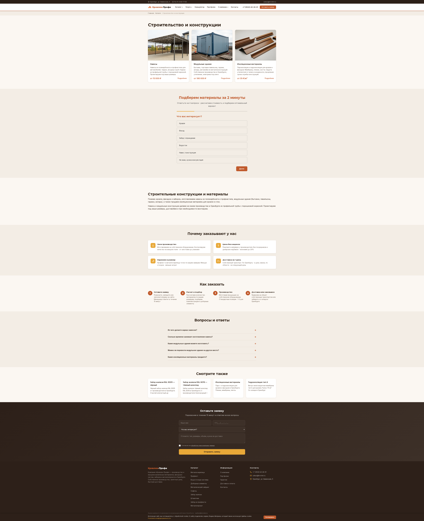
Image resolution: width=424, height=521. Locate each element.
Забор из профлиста (198, 502)
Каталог (178, 7)
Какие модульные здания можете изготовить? (188, 343)
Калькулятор (199, 7)
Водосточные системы (199, 480)
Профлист (194, 476)
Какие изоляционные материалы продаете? (187, 357)
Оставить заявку (268, 7)
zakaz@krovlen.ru (269, 2)
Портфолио (211, 7)
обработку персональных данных (203, 445)
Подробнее (182, 78)
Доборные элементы (199, 483)
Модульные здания (202, 64)
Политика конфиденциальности (159, 518)
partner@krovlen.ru (201, 513)
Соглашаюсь (269, 517)
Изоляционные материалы (249, 64)
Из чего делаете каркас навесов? (182, 330)
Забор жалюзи (196, 494)
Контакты (234, 7)
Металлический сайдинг (200, 487)
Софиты (194, 491)
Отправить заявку (212, 452)
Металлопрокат (197, 506)
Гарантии (223, 480)
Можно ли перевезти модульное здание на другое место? (193, 350)
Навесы (153, 64)
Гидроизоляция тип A (258, 382)
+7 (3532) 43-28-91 (250, 7)
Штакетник (195, 498)
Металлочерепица (198, 472)
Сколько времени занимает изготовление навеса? (190, 337)
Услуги (188, 7)
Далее (241, 169)
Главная (151, 13)
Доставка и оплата (227, 483)
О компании (222, 7)
